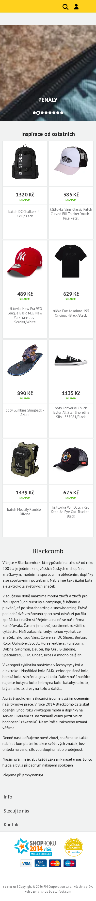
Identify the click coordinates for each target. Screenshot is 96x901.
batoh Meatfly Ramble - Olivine (25, 511)
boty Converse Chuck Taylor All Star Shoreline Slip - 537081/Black (71, 412)
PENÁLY (48, 99)
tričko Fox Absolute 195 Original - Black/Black (71, 313)
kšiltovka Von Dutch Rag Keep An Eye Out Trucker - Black (71, 511)
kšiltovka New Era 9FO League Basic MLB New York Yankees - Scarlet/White (25, 315)
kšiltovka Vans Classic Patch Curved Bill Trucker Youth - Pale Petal (71, 214)
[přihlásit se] (76, 6)
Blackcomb (35, 6)
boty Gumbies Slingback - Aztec (25, 412)
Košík (87, 7)
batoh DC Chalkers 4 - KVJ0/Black (24, 213)
